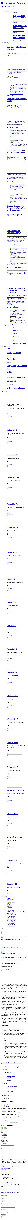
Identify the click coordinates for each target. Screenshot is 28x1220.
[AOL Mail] (6, 1128)
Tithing (10, 372)
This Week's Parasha (16, 209)
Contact (6, 896)
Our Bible (6, 11)
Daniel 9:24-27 (12, 696)
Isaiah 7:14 (11, 602)
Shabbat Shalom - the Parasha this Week (15, 207)
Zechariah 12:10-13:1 (15, 790)
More (5, 909)
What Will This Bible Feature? (19, 37)
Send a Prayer (10, 917)
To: (1, 1131)
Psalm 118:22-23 (13, 477)
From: (2, 1132)
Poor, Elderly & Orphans (17, 366)
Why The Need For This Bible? (19, 17)
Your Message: (4, 1141)
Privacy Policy (24, 1114)
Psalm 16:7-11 (12, 528)
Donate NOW (7, 346)
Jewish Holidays (11, 264)
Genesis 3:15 (12, 884)
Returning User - (5, 1192)
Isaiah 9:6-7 (11, 626)
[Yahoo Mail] (4, 1128)
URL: (2, 1165)
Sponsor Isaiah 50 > (6, 1063)
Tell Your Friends (11, 910)
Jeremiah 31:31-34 (14, 837)
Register (3, 1215)
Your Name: (4, 1135)
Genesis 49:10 (12, 743)
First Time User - (14, 1192)
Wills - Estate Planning (16, 388)
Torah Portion (10, 202)
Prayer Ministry (19, 343)
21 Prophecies (6, 969)
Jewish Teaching (11, 920)
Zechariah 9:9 (12, 767)
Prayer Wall (11, 1088)
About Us (6, 325)
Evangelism (11, 359)
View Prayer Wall (11, 919)
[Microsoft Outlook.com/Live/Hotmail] (1, 1128)
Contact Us (6, 1098)
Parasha (9, 1077)
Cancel (10, 1182)
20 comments (16, 21)
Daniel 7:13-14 (12, 814)
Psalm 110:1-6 (12, 552)
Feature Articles (11, 926)
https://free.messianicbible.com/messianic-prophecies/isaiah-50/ (11, 1167)
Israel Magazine (11, 95)
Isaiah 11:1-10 (12, 672)
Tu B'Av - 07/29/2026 (15, 268)
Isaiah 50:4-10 (12, 455)
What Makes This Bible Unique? (20, 27)
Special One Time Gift (16, 377)
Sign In (2, 1201)
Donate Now (4, 1069)
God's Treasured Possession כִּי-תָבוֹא (14, 232)
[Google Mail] (2, 1128)
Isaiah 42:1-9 (12, 861)
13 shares (22, 21)
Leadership (17, 330)
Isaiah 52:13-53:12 (14, 405)
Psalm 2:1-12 (12, 649)
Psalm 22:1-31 (12, 504)
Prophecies (6, 391)
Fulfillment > (10, 416)
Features (9, 43)
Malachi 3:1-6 (12, 719)
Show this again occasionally (9, 1120)
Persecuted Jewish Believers (13, 384)
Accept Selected (5, 1182)
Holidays (9, 1080)
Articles (6, 42)
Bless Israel (11, 381)
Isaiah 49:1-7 (12, 430)
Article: (2, 1138)
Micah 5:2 (11, 579)
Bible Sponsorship (14, 353)
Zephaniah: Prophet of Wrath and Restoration (16, 151)
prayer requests (12, 1086)
